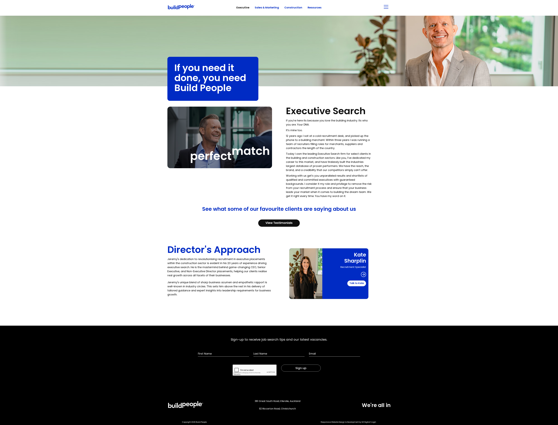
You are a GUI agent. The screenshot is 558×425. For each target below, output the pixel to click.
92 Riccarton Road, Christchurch (277, 409)
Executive (242, 8)
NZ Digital (366, 422)
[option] (329, 273)
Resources (314, 8)
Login (373, 422)
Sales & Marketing (267, 8)
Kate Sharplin (355, 258)
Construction (293, 8)
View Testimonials (279, 223)
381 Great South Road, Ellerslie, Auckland (277, 401)
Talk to (356, 283)
